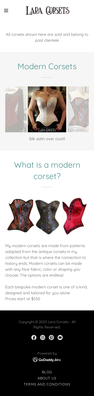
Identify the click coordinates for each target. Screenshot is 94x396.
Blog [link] (47, 372)
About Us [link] (47, 378)
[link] (47, 10)
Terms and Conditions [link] (47, 384)
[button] (8, 10)
